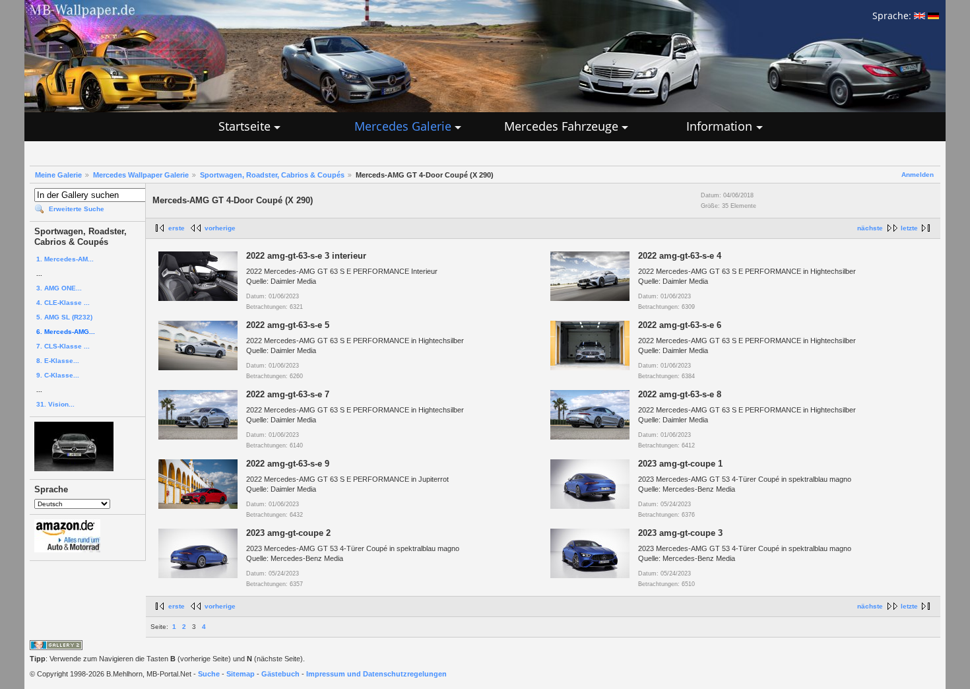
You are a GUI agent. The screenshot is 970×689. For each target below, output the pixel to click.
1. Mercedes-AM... (65, 259)
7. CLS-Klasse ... (63, 346)
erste (176, 228)
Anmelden (917, 174)
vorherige (220, 228)
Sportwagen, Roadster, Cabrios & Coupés (272, 175)
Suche (209, 674)
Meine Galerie (58, 175)
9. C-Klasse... (57, 375)
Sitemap (240, 674)
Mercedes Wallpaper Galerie (141, 175)
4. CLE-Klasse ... (63, 302)
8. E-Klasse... (57, 360)
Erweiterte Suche (76, 209)
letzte (909, 228)
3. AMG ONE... (59, 288)
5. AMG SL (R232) (64, 317)
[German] (933, 15)
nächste (870, 228)
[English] (919, 15)
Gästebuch (280, 674)
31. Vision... (55, 404)
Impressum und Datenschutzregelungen (376, 674)
